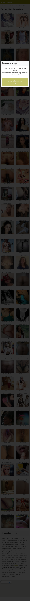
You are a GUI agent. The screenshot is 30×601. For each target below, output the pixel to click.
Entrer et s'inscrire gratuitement (15, 82)
